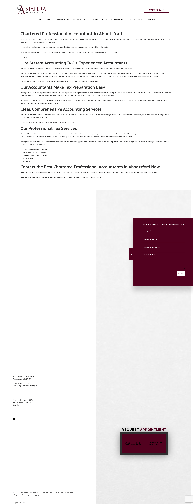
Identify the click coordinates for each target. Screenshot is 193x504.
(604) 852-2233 (156, 10)
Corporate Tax (79, 20)
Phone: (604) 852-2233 (21, 383)
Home (40, 20)
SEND (181, 273)
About (48, 20)
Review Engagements (98, 20)
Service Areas (63, 20)
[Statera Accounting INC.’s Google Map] (15, 420)
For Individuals (116, 20)
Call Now (24, 57)
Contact (151, 20)
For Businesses (135, 20)
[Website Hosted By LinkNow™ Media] (20, 502)
